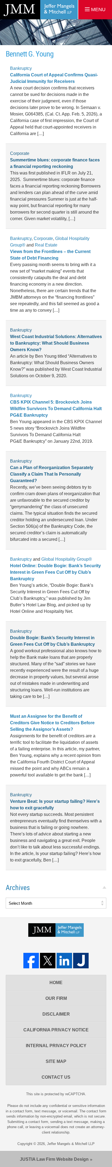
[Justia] (81, 960)
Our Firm (56, 998)
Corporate (19, 153)
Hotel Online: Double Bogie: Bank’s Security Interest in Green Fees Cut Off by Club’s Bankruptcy (55, 572)
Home (56, 982)
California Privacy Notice (56, 1030)
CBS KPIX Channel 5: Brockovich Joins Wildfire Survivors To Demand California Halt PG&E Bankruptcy (56, 408)
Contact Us (56, 1077)
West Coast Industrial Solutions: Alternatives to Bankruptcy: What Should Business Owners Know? (56, 343)
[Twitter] (47, 960)
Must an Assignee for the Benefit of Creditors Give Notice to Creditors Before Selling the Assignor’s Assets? (52, 723)
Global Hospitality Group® (66, 559)
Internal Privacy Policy (56, 1045)
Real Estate (46, 245)
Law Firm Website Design (54, 1159)
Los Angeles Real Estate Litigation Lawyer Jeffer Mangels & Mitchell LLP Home (39, 9)
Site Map (56, 1061)
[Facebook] (31, 960)
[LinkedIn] (64, 960)
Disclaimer (56, 1014)
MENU (97, 9)
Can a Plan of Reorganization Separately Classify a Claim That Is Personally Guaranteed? (51, 474)
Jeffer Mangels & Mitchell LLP (71, 1144)
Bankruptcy (21, 68)
